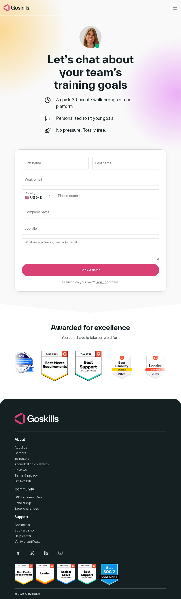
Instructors (22, 458)
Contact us (22, 525)
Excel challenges (27, 508)
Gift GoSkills (23, 481)
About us (21, 447)
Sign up (101, 282)
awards (43, 464)
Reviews (21, 470)
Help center (23, 536)
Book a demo (90, 270)
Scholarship (23, 503)
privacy (32, 475)
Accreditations (25, 464)
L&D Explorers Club (28, 497)
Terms (19, 475)
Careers (20, 453)
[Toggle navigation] (174, 7)
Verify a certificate (28, 541)
